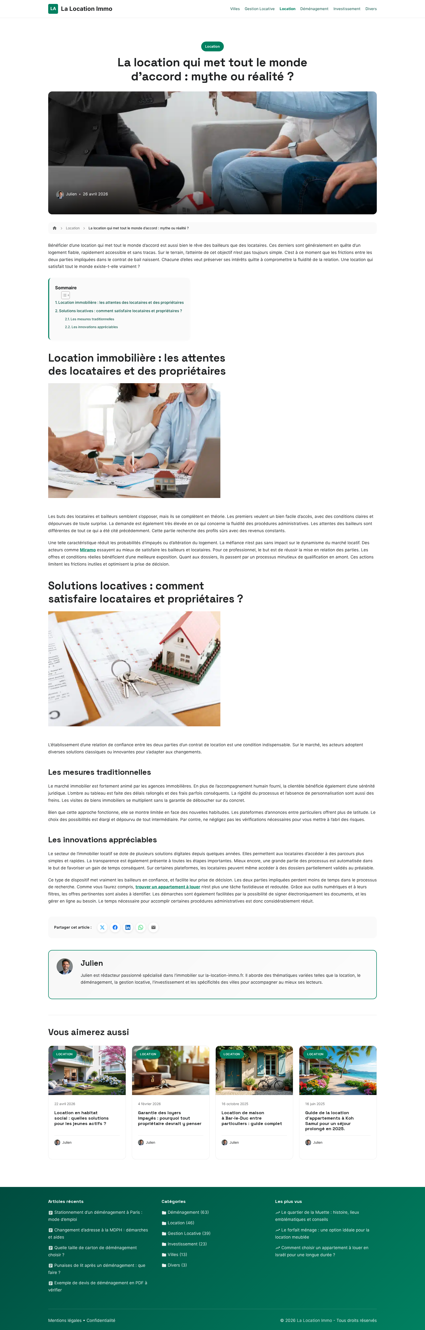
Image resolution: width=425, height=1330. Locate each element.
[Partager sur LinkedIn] (128, 927)
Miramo (88, 549)
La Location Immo (315, 1320)
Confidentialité (101, 1320)
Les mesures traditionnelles (92, 319)
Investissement (347, 8)
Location (287, 8)
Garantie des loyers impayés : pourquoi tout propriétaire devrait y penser (169, 1118)
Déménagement (314, 8)
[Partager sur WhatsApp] (141, 927)
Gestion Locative (260, 8)
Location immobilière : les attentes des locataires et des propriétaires (121, 302)
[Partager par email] (153, 927)
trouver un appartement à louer (168, 886)
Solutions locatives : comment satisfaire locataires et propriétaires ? (120, 310)
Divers (371, 8)
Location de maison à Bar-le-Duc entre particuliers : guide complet (252, 1118)
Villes (235, 8)
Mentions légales (65, 1320)
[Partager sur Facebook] (115, 927)
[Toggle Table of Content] (63, 295)
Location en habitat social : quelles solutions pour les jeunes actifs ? (81, 1118)
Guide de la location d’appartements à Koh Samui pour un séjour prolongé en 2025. (329, 1120)
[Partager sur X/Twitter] (102, 927)
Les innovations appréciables (95, 327)
